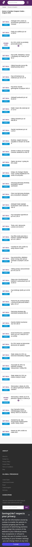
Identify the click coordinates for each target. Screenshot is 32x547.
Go (26, 507)
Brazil (3, 485)
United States (6, 479)
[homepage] (3, 2)
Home (4, 7)
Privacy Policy (6, 461)
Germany (5, 490)
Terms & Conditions (7, 466)
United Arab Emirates (8, 482)
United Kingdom (6, 487)
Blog (3, 469)
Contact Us (5, 459)
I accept (16, 544)
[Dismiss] (29, 515)
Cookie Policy (6, 464)
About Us (4, 456)
